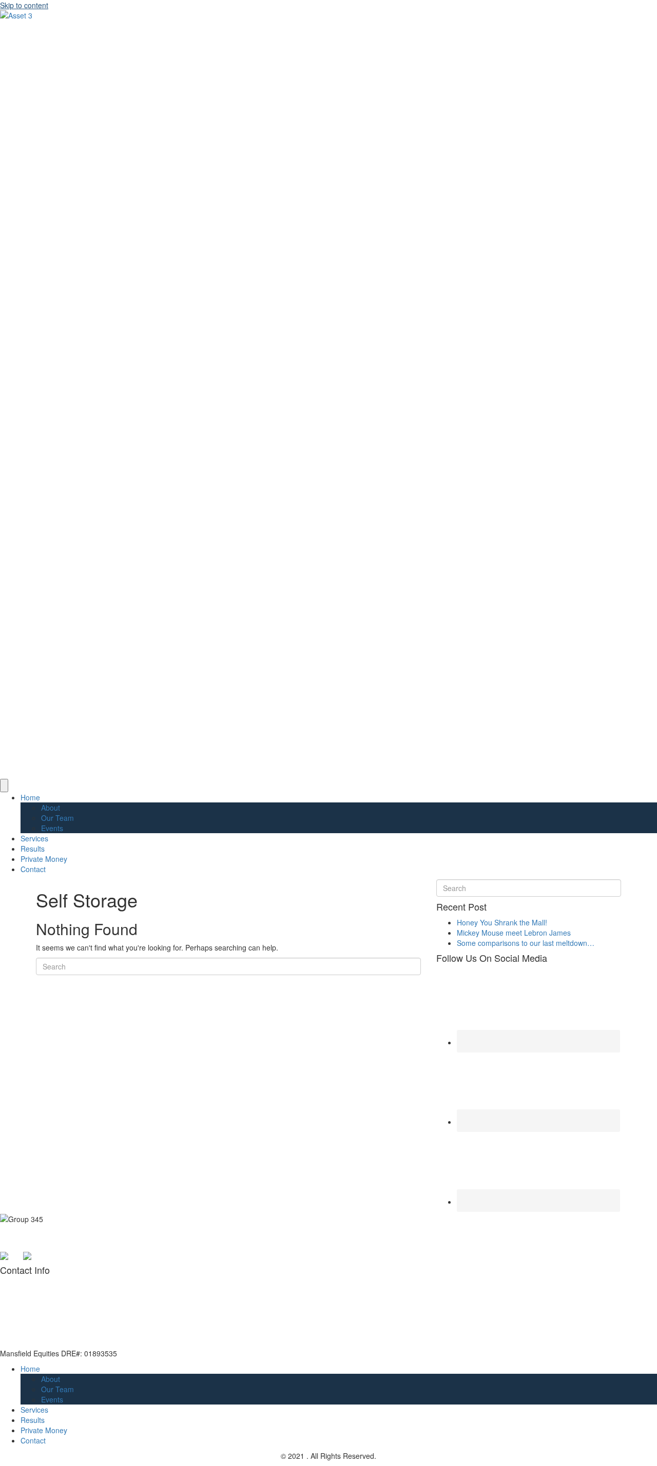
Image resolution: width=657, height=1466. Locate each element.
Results (33, 848)
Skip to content (24, 5)
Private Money (44, 859)
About (50, 807)
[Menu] (4, 785)
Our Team (57, 818)
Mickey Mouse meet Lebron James (514, 932)
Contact (33, 869)
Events (52, 828)
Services (34, 838)
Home (30, 797)
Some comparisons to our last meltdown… (525, 943)
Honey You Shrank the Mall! (502, 922)
